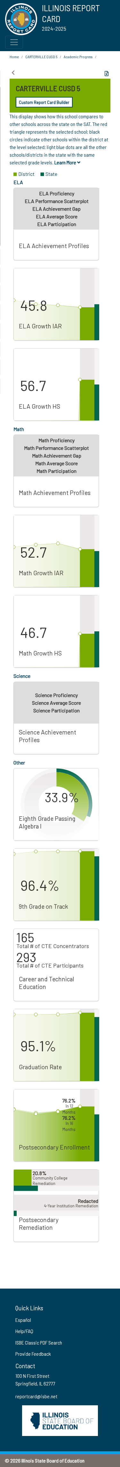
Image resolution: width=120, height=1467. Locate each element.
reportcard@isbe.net (36, 1396)
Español (23, 1320)
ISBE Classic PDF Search (38, 1342)
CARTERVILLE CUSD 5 (41, 56)
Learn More (65, 162)
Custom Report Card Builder (44, 102)
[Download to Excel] (106, 73)
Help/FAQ (24, 1331)
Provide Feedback (33, 1354)
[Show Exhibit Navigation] (13, 72)
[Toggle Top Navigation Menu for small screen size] (14, 42)
